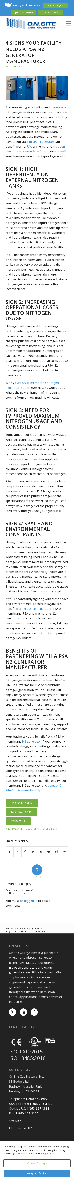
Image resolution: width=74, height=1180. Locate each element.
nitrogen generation (38, 608)
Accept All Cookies (37, 1173)
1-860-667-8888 (50, 12)
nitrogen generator (40, 141)
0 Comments (32, 829)
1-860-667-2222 (26, 1113)
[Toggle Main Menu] (66, 23)
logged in (30, 901)
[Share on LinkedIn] (33, 852)
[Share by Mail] (64, 852)
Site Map (15, 1121)
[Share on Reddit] (57, 852)
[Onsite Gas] (31, 23)
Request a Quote (56, 5)
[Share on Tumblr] (41, 852)
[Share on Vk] (49, 852)
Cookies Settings (37, 1163)
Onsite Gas (51, 829)
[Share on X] (17, 852)
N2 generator (31, 741)
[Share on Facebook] (9, 852)
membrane (58, 107)
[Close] (68, 1147)
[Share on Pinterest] (25, 852)
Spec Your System (23, 12)
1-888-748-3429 (40, 1104)
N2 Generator (13, 66)
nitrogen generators (23, 967)
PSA (29, 146)
